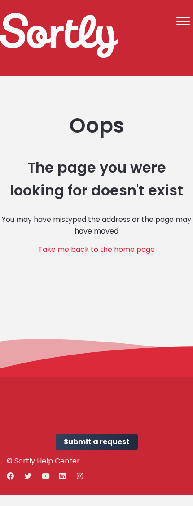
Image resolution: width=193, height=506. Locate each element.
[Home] (59, 35)
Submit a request (97, 442)
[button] (183, 21)
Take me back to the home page (96, 249)
